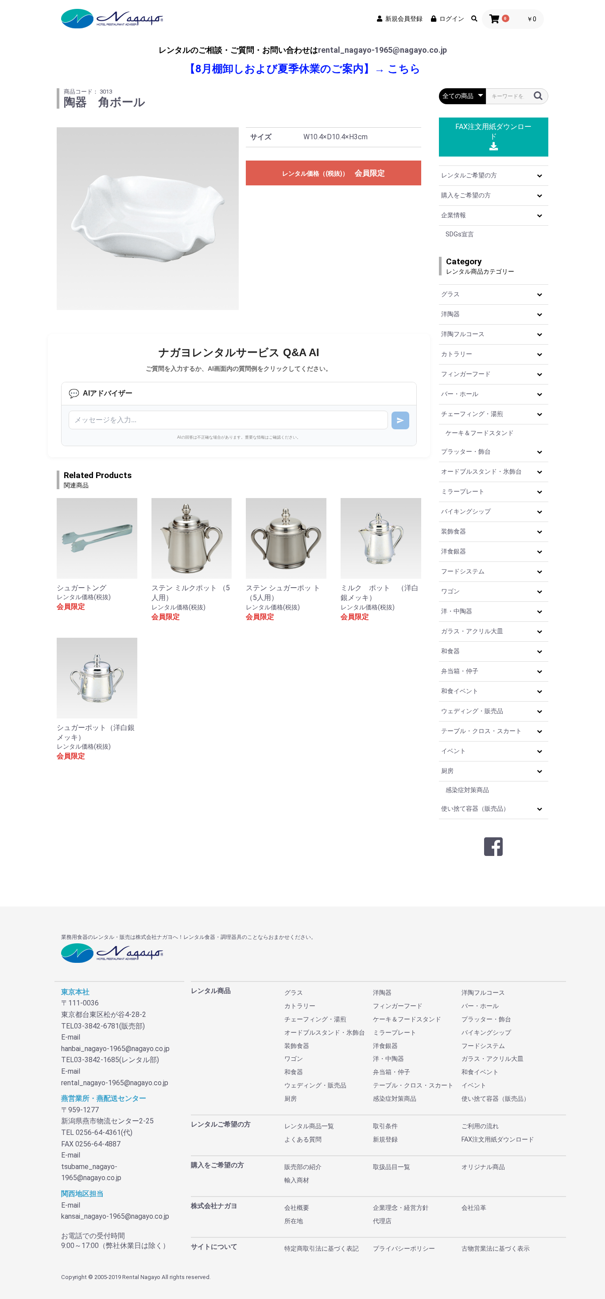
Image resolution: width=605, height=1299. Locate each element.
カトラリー (456, 353)
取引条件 (385, 1126)
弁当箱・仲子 (459, 671)
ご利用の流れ (480, 1126)
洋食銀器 (453, 551)
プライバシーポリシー (404, 1248)
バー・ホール (459, 393)
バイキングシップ (466, 511)
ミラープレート (463, 491)
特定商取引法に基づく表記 (321, 1248)
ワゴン (450, 591)
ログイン (451, 18)
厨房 (447, 770)
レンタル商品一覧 (309, 1126)
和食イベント (459, 691)
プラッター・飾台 (466, 451)
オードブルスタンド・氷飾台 (481, 471)
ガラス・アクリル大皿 (472, 631)
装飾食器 (453, 531)
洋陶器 (450, 314)
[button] (539, 175)
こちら (404, 69)
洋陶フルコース (463, 334)
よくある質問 (303, 1139)
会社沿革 (474, 1207)
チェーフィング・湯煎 (472, 413)
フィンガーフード (466, 373)
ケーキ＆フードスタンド (480, 432)
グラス (450, 294)
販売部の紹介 (303, 1166)
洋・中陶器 (456, 611)
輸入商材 (296, 1180)
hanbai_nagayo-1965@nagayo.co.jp (115, 1048)
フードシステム (463, 571)
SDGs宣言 (460, 234)
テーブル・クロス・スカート (481, 730)
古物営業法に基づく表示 (496, 1248)
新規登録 (385, 1139)
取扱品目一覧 (391, 1166)
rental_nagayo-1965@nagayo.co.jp (382, 50)
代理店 (382, 1220)
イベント (453, 750)
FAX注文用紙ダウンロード (493, 131)
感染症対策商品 (467, 789)
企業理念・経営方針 (401, 1207)
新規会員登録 (404, 18)
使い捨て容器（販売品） (475, 808)
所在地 (293, 1220)
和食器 (450, 651)
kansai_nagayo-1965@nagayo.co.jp (115, 1216)
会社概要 (296, 1207)
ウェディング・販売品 (472, 710)
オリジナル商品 (483, 1166)
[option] (148, 218)
